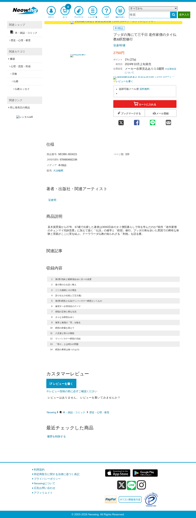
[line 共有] (153, 121)
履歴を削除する (56, 436)
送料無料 (144, 89)
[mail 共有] (168, 121)
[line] (131, 485)
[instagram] (141, 485)
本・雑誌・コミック (74, 412)
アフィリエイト (43, 492)
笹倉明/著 (119, 45)
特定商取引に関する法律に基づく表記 (56, 474)
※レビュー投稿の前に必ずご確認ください (71, 391)
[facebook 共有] (137, 121)
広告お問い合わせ (44, 487)
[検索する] (173, 14)
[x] (121, 485)
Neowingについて (44, 483)
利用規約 (39, 469)
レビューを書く (124, 81)
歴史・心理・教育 (99, 412)
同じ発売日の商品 (20, 107)
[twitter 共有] (121, 121)
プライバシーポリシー (47, 478)
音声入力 (184, 14)
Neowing (51, 412)
